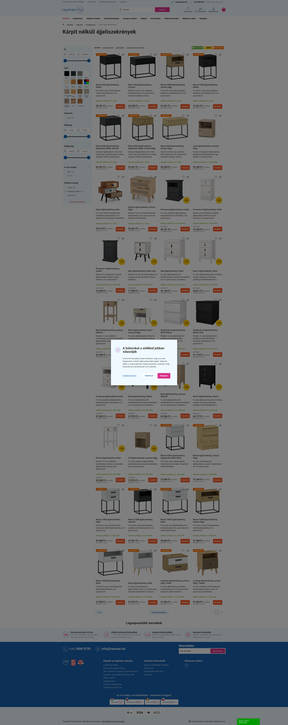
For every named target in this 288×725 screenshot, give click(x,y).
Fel (100, 612)
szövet (71, 187)
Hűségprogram (109, 681)
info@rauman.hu (113, 649)
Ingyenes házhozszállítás (162, 632)
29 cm (72, 130)
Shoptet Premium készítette (202, 721)
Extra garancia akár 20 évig (82, 632)
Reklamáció (92, 2)
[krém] (66, 84)
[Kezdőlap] (63, 24)
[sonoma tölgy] (86, 93)
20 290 (71, 54)
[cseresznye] (79, 103)
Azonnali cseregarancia (112, 684)
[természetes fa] (66, 93)
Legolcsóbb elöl (107, 48)
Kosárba (120, 106)
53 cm (85, 130)
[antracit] (73, 75)
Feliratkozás (217, 651)
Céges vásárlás (109, 678)
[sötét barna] (79, 84)
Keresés (162, 10)
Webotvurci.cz (220, 721)
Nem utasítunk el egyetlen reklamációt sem (120, 671)
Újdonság (219, 48)
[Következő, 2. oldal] (217, 612)
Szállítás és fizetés (110, 665)
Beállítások (149, 376)
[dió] (73, 103)
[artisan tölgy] (79, 93)
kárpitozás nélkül (75, 191)
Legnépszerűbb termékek (135, 48)
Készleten (198, 48)
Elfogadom (164, 376)
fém (70, 172)
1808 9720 (80, 649)
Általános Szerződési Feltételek (73, 2)
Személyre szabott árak (112, 687)
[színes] (86, 84)
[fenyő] (73, 93)
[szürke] (79, 75)
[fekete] (66, 75)
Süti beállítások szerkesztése (113, 721)
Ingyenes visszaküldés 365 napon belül (119, 675)
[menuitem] (66, 19)
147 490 (84, 54)
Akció (208, 48)
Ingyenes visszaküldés (202, 632)
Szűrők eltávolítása (77, 202)
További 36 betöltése (159, 612)
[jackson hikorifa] (66, 103)
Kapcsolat (123, 2)
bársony (71, 195)
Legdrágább (120, 48)
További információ (129, 376)
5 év (70, 118)
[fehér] (86, 75)
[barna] (73, 84)
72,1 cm (84, 151)
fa (70, 176)
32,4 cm (71, 151)
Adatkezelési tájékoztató (107, 2)
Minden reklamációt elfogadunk (124, 632)
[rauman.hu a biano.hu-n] (73, 664)
